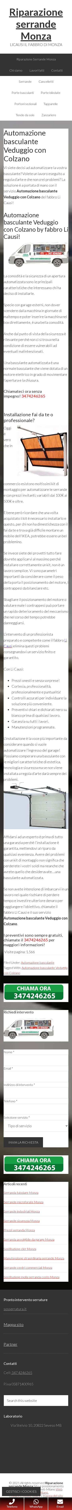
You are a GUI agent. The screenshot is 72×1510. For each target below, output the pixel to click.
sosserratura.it (15, 1309)
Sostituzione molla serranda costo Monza (31, 1277)
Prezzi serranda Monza (19, 1230)
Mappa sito (14, 1324)
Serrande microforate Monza (23, 1202)
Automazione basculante (37, 962)
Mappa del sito (53, 1495)
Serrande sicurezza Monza (22, 1221)
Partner (10, 1344)
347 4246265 (21, 1372)
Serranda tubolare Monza (21, 1192)
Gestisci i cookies (21, 1491)
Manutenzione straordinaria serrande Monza (34, 1258)
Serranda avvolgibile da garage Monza (29, 1239)
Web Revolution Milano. (43, 1490)
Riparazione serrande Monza (36, 24)
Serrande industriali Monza (22, 1211)
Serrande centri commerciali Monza (28, 1267)
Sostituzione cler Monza (20, 1249)
